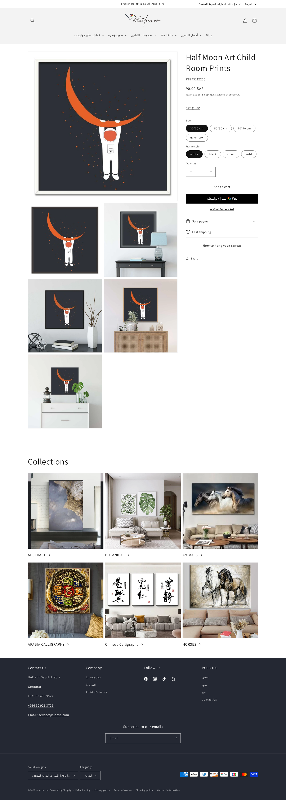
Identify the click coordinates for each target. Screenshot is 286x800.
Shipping (207, 94)
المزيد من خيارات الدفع (222, 208)
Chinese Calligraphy (121, 644)
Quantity (191, 163)
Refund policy (82, 790)
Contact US (209, 699)
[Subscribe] (175, 738)
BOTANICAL (115, 554)
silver (231, 154)
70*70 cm (244, 128)
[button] (32, 20)
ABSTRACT (37, 554)
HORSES (190, 644)
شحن (205, 677)
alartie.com (42, 790)
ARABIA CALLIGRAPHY (46, 644)
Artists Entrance (97, 692)
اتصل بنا (91, 684)
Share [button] (194, 258)
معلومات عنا (93, 677)
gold (249, 154)
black (213, 154)
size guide (193, 107)
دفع (204, 692)
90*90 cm (197, 137)
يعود (204, 684)
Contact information (168, 790)
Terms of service (123, 790)
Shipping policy (144, 790)
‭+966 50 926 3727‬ (41, 705)
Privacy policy (102, 790)
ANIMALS (190, 554)
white (194, 154)
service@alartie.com (54, 714)
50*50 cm (220, 128)
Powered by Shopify (60, 790)
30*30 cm (197, 128)
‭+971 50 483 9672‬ (40, 696)
